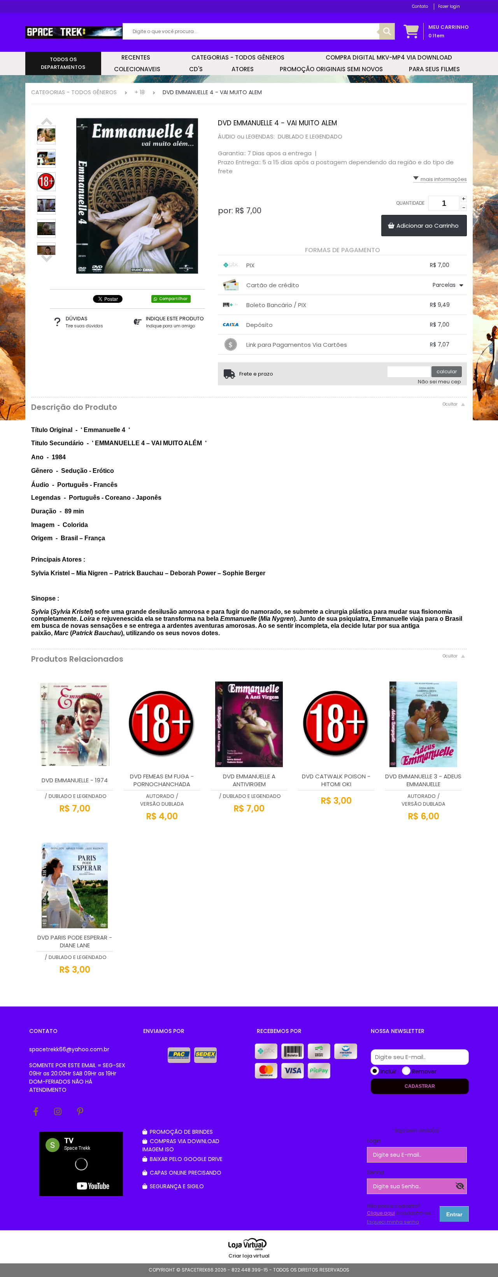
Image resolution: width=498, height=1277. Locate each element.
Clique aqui (381, 1213)
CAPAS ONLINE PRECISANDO (184, 1173)
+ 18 (140, 92)
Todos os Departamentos (63, 63)
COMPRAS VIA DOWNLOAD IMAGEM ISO (180, 1145)
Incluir (388, 1071)
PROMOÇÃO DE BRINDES (180, 1132)
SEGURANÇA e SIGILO (176, 1186)
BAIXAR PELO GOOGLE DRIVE (185, 1159)
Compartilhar (173, 299)
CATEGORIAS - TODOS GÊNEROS (74, 92)
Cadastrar (420, 1086)
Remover (424, 1071)
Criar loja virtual (249, 1255)
